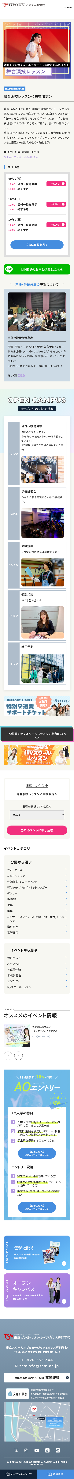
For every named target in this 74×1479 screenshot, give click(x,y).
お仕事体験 (14, 969)
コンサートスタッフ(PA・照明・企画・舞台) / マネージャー (35, 919)
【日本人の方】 (37, 1153)
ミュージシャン (16, 876)
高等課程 (12, 932)
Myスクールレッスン (19, 987)
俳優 (10, 905)
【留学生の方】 (37, 1207)
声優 (10, 911)
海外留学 (12, 927)
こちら (21, 375)
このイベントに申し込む (37, 830)
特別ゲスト (13, 958)
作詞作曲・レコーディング (22, 881)
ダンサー (12, 893)
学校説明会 (14, 975)
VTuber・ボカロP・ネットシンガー (27, 887)
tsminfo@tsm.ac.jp (39, 1366)
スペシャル (13, 963)
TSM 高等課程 (37, 1377)
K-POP (11, 899)
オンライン (13, 981)
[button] (18, 1056)
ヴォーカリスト (15, 870)
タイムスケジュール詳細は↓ (21, 157)
